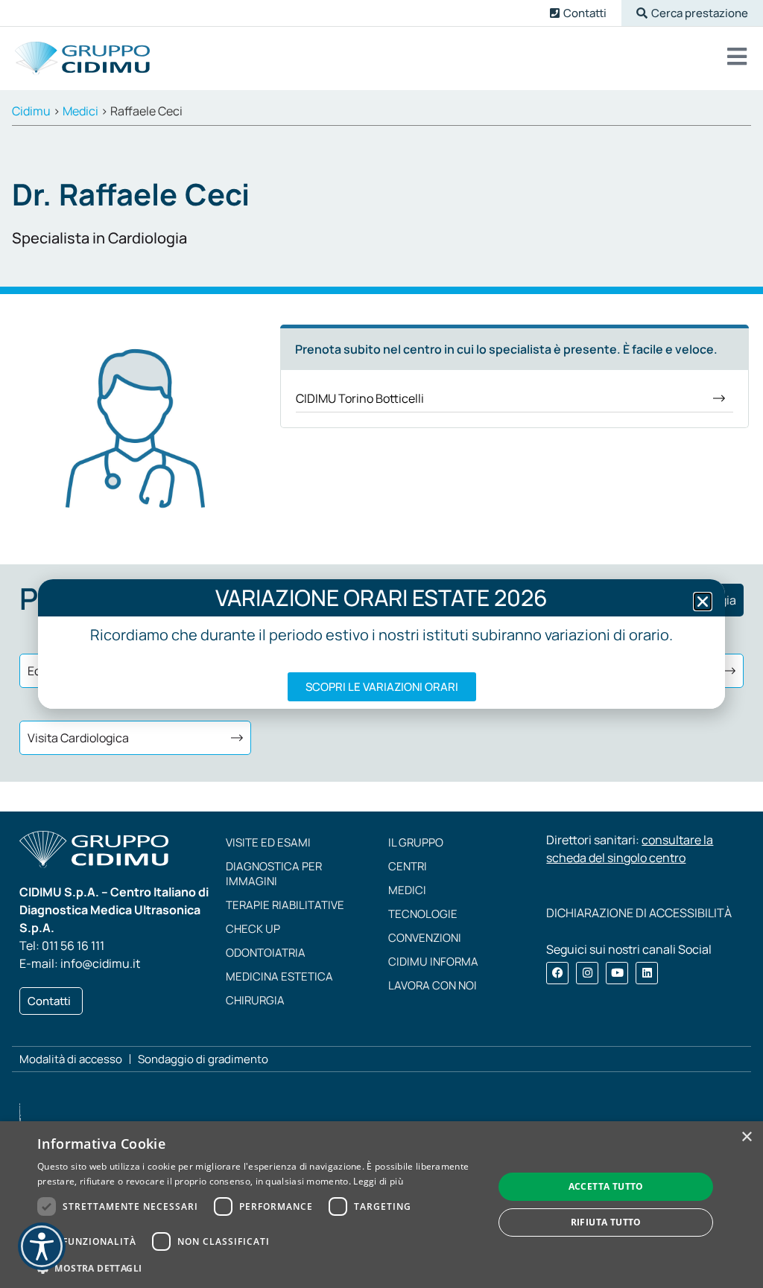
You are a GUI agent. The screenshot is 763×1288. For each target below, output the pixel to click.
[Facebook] (557, 973)
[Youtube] (617, 973)
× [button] (746, 1137)
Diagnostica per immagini (274, 873)
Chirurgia (255, 1000)
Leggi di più (378, 1181)
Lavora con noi (432, 985)
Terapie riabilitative (285, 905)
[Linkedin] (647, 973)
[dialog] (381, 1204)
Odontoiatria (265, 952)
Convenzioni (424, 938)
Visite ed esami (268, 842)
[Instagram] (587, 973)
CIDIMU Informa (433, 961)
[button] (692, 13)
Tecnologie (423, 914)
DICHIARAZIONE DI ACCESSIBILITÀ (639, 913)
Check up (253, 929)
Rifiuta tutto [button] (606, 1222)
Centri (407, 866)
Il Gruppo (415, 842)
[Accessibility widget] (42, 1246)
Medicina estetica (279, 976)
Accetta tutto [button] (606, 1186)
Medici (407, 890)
